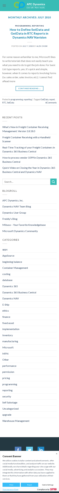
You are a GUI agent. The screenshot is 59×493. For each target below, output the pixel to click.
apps (5, 249)
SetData (10, 102)
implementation (10, 328)
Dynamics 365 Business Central (19, 292)
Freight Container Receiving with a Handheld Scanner (26, 139)
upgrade (6, 414)
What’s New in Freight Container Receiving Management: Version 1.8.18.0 (25, 129)
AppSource (8, 255)
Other (5, 359)
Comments (51, 102)
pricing (6, 377)
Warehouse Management (15, 420)
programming (23, 26)
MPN (5, 353)
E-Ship (5, 304)
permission (8, 371)
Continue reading (29, 88)
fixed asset (8, 322)
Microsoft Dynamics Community (20, 230)
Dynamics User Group (14, 212)
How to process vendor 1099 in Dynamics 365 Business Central (27, 159)
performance (9, 365)
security (6, 396)
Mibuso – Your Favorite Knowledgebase (24, 224)
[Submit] (53, 182)
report (52, 99)
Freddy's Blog (9, 218)
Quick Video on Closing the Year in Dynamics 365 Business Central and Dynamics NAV (28, 169)
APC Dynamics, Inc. (12, 200)
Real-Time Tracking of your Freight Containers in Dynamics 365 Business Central (28, 149)
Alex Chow (42, 46)
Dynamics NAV (10, 298)
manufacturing (10, 341)
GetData (44, 99)
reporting (38, 26)
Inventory (7, 335)
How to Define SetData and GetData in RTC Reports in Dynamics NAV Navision (29, 33)
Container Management (15, 267)
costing (6, 273)
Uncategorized (10, 408)
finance (6, 316)
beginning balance (12, 261)
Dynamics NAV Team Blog (16, 206)
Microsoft (8, 347)
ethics (5, 310)
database (7, 279)
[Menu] (4, 5)
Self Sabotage (9, 402)
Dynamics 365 (10, 286)
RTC (4, 102)
